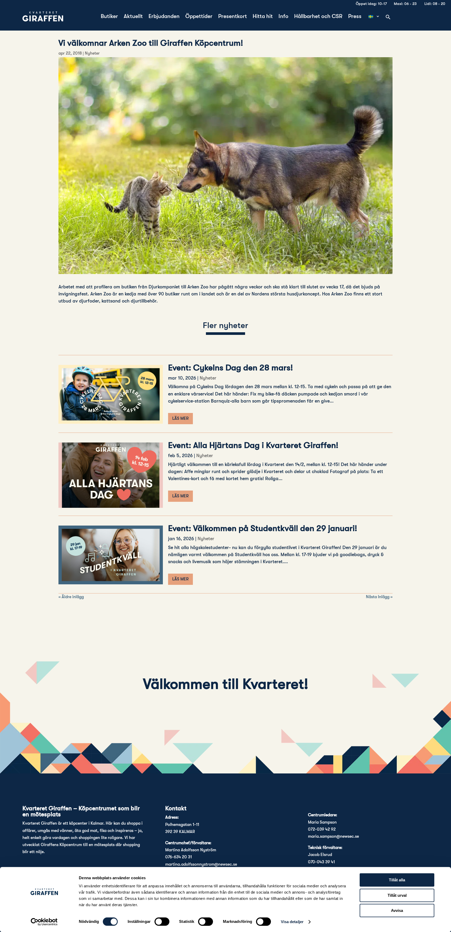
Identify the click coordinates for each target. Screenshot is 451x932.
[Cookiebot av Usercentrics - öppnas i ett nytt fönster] (44, 922)
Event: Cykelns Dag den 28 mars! (230, 367)
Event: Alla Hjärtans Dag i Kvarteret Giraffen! (253, 445)
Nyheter (92, 53)
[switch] (162, 921)
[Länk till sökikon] (388, 17)
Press (354, 16)
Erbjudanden (164, 16)
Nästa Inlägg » (379, 597)
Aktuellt (133, 16)
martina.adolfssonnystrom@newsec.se (201, 864)
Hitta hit (263, 16)
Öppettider (198, 16)
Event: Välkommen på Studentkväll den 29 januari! (262, 528)
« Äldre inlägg (71, 597)
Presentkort (232, 16)
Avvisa (397, 910)
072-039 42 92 (322, 829)
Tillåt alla (397, 880)
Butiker (109, 16)
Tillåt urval (397, 895)
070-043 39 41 (321, 862)
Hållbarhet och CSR (318, 16)
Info (283, 16)
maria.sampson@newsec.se (333, 836)
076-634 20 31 (178, 857)
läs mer (180, 418)
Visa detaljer (292, 921)
